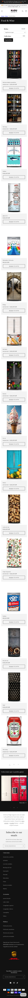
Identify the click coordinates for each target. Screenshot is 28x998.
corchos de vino (6, 527)
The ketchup (5, 749)
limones (4, 482)
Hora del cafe (5, 660)
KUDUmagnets (11, 995)
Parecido (22, 803)
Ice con (4, 438)
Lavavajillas (6, 912)
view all (23, 28)
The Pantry (5, 126)
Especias (4, 393)
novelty (12, 823)
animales (5, 860)
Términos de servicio (8, 933)
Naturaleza (6, 878)
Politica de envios (7, 926)
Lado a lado (6, 902)
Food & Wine (8, 40)
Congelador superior (8, 905)
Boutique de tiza (7, 867)
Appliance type (9, 32)
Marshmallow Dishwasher (8, 260)
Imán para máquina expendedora (9, 82)
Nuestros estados (7, 885)
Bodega (4, 304)
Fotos (4, 881)
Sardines (4, 171)
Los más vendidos (7, 864)
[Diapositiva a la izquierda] (10, 807)
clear (24, 35)
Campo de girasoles (7, 571)
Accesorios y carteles (8, 857)
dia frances (5, 349)
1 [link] (9, 764)
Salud (4, 705)
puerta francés (6, 898)
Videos (4, 916)
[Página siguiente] (18, 764)
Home (2, 16)
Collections (7, 36)
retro (23, 821)
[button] (2, 11)
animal (6, 823)
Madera (5, 888)
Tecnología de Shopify (17, 995)
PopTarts (4, 616)
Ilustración (6, 871)
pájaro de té (5, 215)
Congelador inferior (8, 909)
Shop (6, 16)
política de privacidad (8, 936)
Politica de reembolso (8, 929)
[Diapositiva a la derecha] (17, 807)
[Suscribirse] (23, 846)
